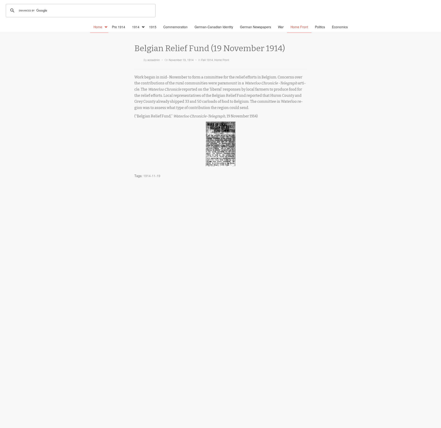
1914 (135, 27)
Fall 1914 (207, 60)
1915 (152, 27)
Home (97, 27)
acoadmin (153, 60)
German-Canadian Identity (214, 27)
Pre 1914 (118, 27)
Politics (320, 27)
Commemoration (175, 27)
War (281, 27)
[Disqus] (220, 237)
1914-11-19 (151, 175)
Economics (340, 27)
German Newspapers (255, 27)
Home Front (299, 27)
